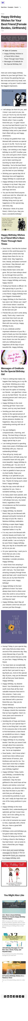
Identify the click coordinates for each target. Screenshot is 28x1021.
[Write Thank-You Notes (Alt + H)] (3, 3)
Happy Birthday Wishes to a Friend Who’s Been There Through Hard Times (14, 56)
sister (4, 147)
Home (2, 14)
